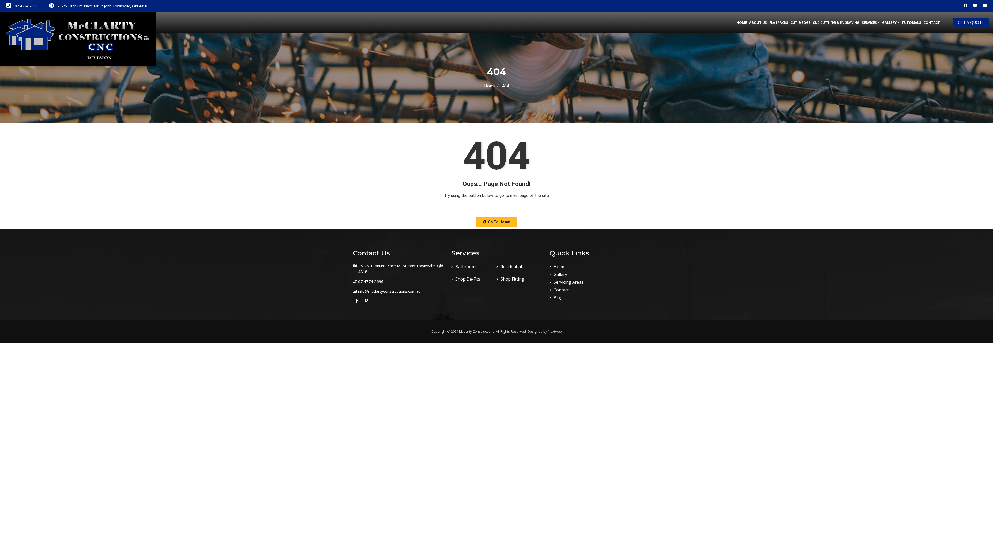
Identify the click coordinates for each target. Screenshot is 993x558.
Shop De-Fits (467, 279)
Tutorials (911, 22)
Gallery (889, 22)
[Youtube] (975, 5)
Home (741, 22)
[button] (496, 222)
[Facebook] (965, 5)
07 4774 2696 (25, 6)
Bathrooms (466, 266)
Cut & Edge (800, 22)
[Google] (985, 5)
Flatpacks (778, 22)
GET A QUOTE (971, 22)
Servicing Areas (568, 282)
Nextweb (555, 331)
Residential (511, 266)
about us (758, 22)
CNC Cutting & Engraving (836, 22)
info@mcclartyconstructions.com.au (389, 291)
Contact (931, 22)
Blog (558, 297)
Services (869, 22)
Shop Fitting (512, 279)
